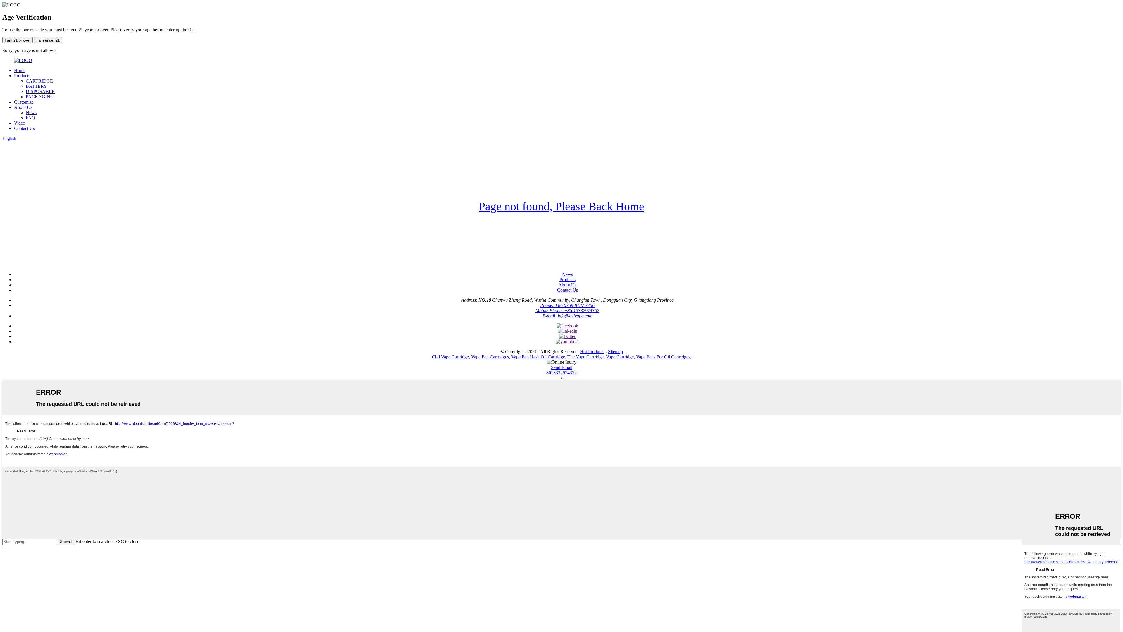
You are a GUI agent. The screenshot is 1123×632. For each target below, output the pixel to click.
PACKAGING (40, 96)
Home (19, 70)
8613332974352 (561, 372)
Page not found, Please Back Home (561, 206)
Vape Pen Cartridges (490, 356)
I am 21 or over (17, 40)
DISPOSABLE (40, 91)
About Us (23, 107)
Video (19, 123)
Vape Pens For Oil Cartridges (663, 356)
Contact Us (24, 128)
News (31, 112)
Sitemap (615, 351)
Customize (24, 101)
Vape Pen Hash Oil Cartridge (538, 356)
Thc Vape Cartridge (585, 356)
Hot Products (592, 351)
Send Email (561, 367)
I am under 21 (48, 40)
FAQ (30, 117)
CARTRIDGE (39, 80)
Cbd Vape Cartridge (450, 356)
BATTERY (36, 86)
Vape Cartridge (620, 356)
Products (22, 75)
